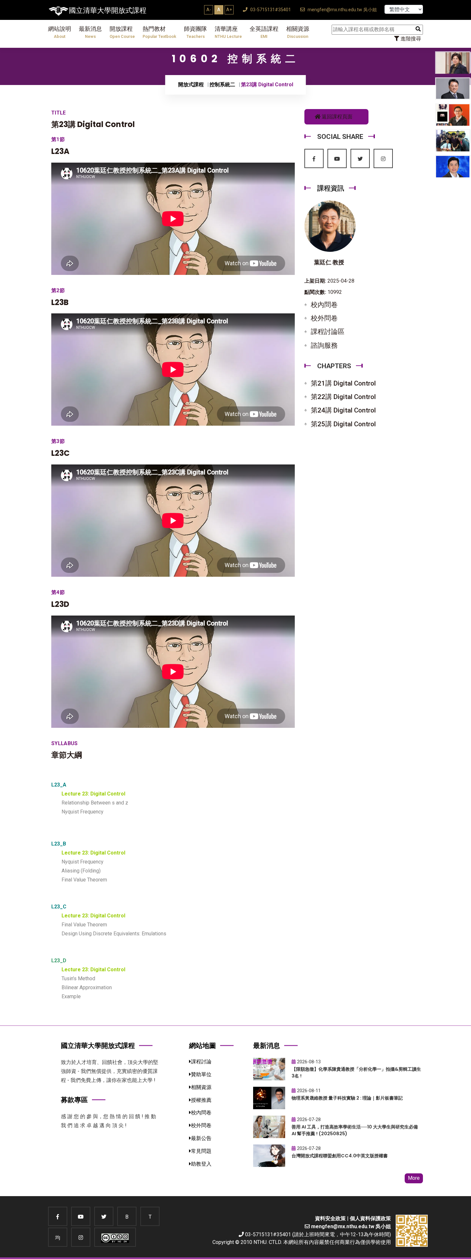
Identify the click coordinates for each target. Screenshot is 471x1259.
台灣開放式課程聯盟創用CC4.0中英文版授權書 (340, 1156)
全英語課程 (264, 32)
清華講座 (228, 32)
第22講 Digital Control (343, 397)
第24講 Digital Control (343, 410)
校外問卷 (324, 318)
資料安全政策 (330, 1218)
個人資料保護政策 (370, 1218)
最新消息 (90, 32)
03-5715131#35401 (270, 10)
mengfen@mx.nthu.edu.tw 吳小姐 (341, 10)
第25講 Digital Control (343, 424)
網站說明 (59, 32)
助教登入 (201, 1164)
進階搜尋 (410, 39)
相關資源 (297, 32)
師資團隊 (195, 32)
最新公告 (201, 1138)
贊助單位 (201, 1074)
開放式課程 (191, 84)
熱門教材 (159, 32)
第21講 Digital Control (343, 383)
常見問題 (201, 1151)
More (414, 1178)
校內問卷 (324, 305)
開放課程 (122, 32)
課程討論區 (327, 332)
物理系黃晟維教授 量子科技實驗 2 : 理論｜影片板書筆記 (347, 1098)
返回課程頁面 (336, 117)
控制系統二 (222, 84)
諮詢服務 (324, 345)
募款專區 (74, 1099)
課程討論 (201, 1062)
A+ (229, 9)
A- (208, 9)
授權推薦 (201, 1100)
